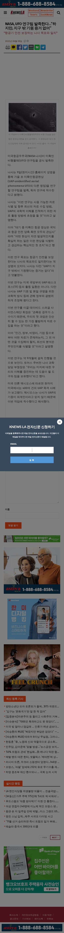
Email (13, 443)
